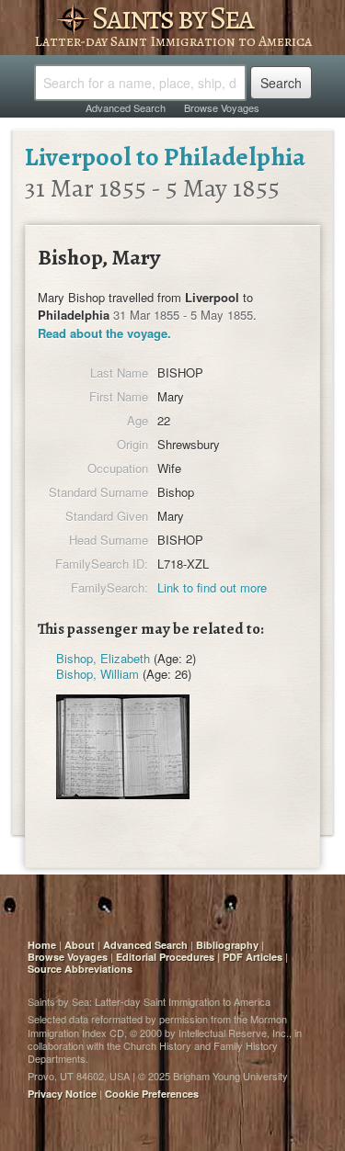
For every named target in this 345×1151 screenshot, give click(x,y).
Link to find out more (212, 587)
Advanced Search (126, 107)
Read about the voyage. (104, 333)
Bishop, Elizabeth (103, 658)
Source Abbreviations (80, 969)
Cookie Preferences (152, 1093)
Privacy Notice (62, 1093)
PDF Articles (252, 957)
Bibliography (227, 945)
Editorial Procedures (165, 957)
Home (42, 945)
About (79, 945)
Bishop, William (97, 674)
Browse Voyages (221, 107)
